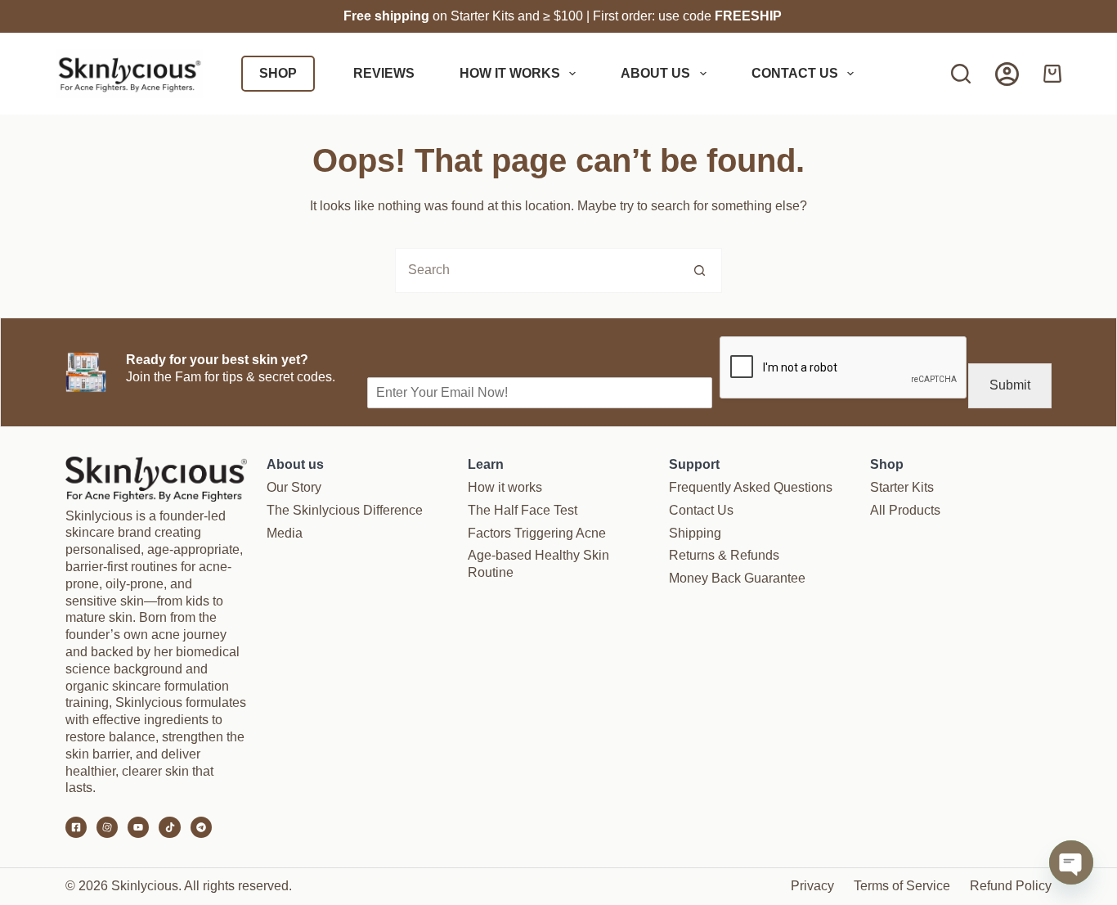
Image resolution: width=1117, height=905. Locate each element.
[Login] (1007, 74)
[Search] (961, 73)
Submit (1009, 385)
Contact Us (794, 73)
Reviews (384, 73)
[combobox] (537, 270)
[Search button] (699, 270)
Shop (278, 73)
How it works (510, 73)
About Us (655, 73)
